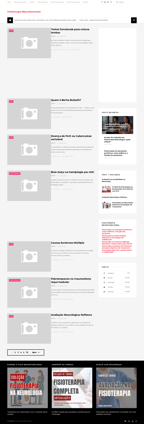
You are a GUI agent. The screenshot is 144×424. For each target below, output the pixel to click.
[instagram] (111, 2)
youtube (119, 287)
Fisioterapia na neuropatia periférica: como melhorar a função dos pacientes (117, 232)
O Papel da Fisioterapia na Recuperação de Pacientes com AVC (122, 189)
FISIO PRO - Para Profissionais (94, 20)
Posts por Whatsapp (57, 2)
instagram (119, 282)
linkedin (119, 291)
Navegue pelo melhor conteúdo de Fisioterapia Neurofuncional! (45, 20)
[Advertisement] (50, 79)
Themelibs (28, 421)
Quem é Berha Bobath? (66, 100)
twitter (119, 278)
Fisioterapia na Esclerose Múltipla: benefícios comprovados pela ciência (117, 243)
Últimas (32, 2)
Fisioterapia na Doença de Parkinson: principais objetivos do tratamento (117, 247)
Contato (85, 2)
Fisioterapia (15, 173)
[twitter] (108, 2)
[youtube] (105, 2)
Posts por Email (42, 2)
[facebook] (125, 421)
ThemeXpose (19, 421)
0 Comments (56, 49)
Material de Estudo (20, 2)
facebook (119, 273)
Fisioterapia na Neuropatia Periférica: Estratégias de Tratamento (122, 205)
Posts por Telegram (73, 2)
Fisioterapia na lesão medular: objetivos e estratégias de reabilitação (114, 238)
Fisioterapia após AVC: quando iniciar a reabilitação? (117, 251)
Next (34, 352)
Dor (11, 31)
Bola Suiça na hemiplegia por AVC (72, 172)
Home (9, 2)
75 (27, 352)
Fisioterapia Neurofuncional (24, 11)
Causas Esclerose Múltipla (67, 242)
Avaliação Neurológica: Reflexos (71, 314)
